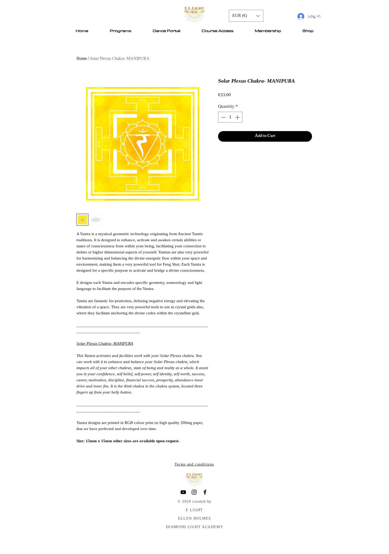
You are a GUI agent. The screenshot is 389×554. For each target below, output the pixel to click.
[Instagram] (194, 492)
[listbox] (246, 16)
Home (81, 58)
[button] (246, 16)
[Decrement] (223, 117)
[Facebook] (205, 492)
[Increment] (238, 117)
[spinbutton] (230, 117)
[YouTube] (183, 492)
